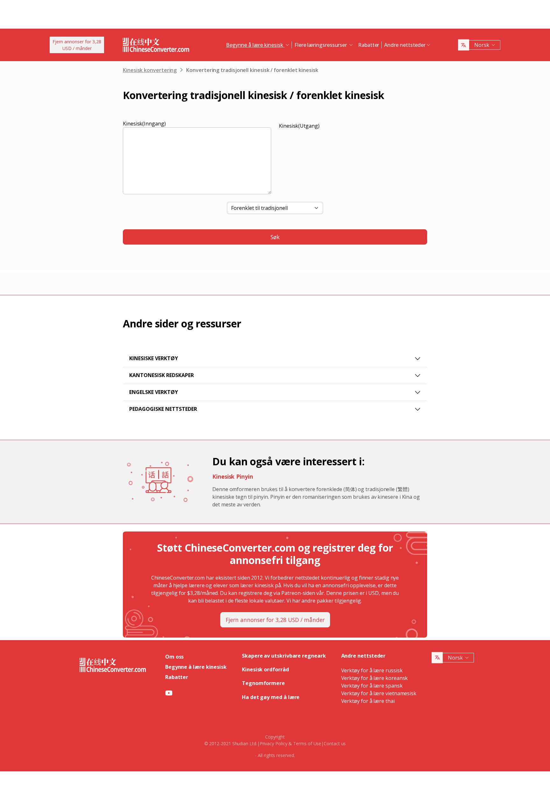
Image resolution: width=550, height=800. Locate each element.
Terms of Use (307, 743)
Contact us (335, 743)
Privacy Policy (273, 743)
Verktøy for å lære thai (368, 700)
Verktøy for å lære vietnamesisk (379, 693)
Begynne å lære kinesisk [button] (255, 44)
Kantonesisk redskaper (161, 375)
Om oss (174, 656)
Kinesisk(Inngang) (144, 123)
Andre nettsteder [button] (405, 44)
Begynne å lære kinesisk (196, 666)
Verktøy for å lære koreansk (374, 678)
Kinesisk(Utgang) (299, 125)
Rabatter (368, 44)
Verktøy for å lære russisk (372, 670)
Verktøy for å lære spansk (372, 685)
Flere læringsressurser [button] (321, 44)
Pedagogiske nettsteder (163, 408)
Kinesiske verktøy (153, 358)
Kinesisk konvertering (150, 70)
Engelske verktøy (153, 392)
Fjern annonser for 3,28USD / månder (77, 45)
